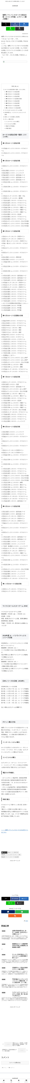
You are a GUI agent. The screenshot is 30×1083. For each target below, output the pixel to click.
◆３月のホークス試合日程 (12, 91)
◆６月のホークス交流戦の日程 (14, 98)
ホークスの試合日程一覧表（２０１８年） (15, 89)
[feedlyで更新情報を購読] (22, 911)
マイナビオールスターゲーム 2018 (13, 110)
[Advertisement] (15, 877)
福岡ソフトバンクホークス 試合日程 (11, 857)
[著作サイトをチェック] (8, 911)
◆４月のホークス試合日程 (12, 94)
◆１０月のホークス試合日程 (13, 108)
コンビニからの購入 (11, 123)
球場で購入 (9, 128)
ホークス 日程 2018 (14, 852)
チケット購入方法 (9, 119)
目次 (13, 86)
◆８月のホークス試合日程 (12, 103)
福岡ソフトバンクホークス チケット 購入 (12, 854)
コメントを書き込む (15, 1062)
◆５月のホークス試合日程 (12, 96)
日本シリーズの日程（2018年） (13, 116)
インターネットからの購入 (12, 121)
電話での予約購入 (10, 126)
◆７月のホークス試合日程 (12, 101)
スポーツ (5, 852)
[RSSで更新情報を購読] (15, 915)
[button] (19, 29)
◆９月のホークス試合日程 (12, 105)
